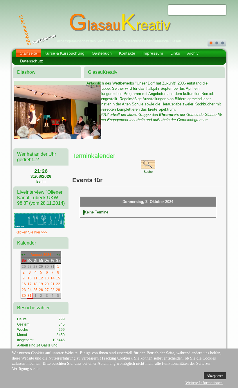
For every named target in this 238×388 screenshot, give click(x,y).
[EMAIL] (220, 154)
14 (53, 278)
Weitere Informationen (204, 383)
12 (41, 278)
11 (35, 278)
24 (30, 290)
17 (30, 284)
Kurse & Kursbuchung (64, 53)
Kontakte (127, 53)
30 (24, 296)
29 (58, 290)
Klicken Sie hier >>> (31, 232)
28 (53, 290)
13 (47, 278)
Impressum (153, 53)
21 (53, 284)
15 (58, 278)
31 (30, 296)
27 (47, 290)
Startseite (28, 53)
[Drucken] (214, 154)
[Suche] (148, 164)
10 (30, 278)
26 (41, 290)
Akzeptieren (215, 376)
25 (35, 290)
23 (24, 290)
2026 (47, 255)
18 (35, 284)
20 (47, 284)
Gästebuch (102, 53)
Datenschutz (31, 61)
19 (41, 284)
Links (175, 53)
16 (24, 284)
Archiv (193, 53)
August (36, 255)
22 (58, 284)
